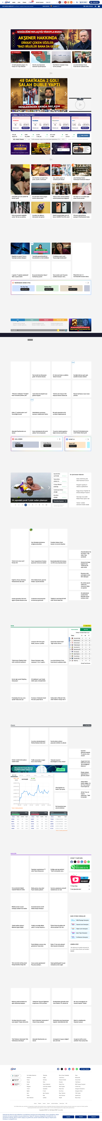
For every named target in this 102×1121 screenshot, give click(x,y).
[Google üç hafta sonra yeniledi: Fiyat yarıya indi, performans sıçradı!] (82, 1091)
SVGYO (32, 883)
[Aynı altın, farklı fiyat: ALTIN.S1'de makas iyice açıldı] (30, 111)
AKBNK (51, 883)
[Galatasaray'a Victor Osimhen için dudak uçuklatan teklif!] (44, 111)
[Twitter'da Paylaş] (82, 1011)
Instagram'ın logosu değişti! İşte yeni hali (61, 1099)
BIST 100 (16, 838)
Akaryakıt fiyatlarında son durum (39, 1099)
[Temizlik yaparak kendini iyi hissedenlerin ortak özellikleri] (40, 248)
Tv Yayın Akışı (73, 945)
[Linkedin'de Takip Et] (82, 921)
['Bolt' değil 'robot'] (47, 111)
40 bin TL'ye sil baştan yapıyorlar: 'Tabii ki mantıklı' (85, 854)
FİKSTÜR (86, 689)
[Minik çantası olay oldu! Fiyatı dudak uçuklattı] (39, 940)
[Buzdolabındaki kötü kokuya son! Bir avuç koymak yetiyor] (58, 613)
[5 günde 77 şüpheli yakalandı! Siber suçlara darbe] (20, 267)
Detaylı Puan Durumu (85, 723)
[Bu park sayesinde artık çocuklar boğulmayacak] (61, 464)
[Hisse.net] (40, 149)
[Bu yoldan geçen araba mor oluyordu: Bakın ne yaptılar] (74, 645)
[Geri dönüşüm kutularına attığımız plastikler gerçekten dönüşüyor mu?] (39, 594)
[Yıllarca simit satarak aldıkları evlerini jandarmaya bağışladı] (61, 189)
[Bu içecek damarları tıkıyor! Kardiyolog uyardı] (40, 267)
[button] (2, 2)
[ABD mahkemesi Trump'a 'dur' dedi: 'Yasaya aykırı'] (23, 111)
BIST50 (21, 835)
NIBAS (12, 881)
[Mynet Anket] (71, 2)
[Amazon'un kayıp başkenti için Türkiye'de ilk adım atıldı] (74, 624)
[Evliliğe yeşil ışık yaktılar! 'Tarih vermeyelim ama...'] (58, 921)
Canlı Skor (88, 685)
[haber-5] (83, 375)
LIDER (32, 886)
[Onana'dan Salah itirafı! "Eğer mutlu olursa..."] (58, 693)
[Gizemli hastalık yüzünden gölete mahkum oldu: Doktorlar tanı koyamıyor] (28, 111)
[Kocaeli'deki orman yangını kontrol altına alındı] (40, 189)
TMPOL (13, 886)
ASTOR (51, 886)
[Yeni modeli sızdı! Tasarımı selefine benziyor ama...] (61, 267)
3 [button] (22, 564)
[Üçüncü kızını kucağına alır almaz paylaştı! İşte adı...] (58, 968)
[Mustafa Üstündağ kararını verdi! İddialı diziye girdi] (81, 474)
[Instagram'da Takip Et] (78, 921)
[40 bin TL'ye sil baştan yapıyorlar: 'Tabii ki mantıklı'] (74, 854)
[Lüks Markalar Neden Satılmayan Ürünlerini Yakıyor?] (81, 170)
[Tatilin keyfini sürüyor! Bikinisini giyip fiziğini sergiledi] (20, 977)
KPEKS (12, 879)
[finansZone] (80, 325)
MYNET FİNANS (20, 139)
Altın (49, 835)
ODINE (32, 881)
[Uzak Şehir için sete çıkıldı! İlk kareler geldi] (20, 179)
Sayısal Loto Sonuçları (82, 984)
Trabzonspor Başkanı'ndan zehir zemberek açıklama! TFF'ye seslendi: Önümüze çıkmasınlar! (25, 6)
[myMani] (31, 2)
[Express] (68, 2)
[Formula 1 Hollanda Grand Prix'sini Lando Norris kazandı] (39, 750)
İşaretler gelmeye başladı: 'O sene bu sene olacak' (85, 813)
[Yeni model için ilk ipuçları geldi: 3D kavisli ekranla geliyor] (40, 427)
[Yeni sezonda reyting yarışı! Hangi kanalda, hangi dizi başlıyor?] (20, 1005)
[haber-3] (51, 375)
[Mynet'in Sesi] (20, 149)
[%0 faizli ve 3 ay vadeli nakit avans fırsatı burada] (81, 189)
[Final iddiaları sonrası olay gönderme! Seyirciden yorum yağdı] (39, 996)
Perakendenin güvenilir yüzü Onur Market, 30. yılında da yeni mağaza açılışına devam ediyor (61, 1063)
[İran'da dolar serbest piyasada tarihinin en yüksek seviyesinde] (58, 793)
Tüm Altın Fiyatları (59, 560)
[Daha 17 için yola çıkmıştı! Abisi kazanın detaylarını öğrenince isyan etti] (58, 996)
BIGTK (12, 883)
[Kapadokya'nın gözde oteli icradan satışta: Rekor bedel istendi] (42, 111)
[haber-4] (67, 375)
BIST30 (28, 835)
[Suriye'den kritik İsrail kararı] (64, 111)
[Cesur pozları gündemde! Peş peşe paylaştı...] (39, 1015)
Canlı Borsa (88, 785)
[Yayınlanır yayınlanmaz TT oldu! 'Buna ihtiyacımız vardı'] (39, 921)
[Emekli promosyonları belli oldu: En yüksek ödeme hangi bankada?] (36, 111)
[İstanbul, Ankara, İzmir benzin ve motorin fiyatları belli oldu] (58, 594)
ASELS (51, 881)
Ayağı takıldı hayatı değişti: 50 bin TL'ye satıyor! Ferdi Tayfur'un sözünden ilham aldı (86, 845)
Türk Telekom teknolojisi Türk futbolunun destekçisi (20, 1099)
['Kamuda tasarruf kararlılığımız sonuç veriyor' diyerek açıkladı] (58, 812)
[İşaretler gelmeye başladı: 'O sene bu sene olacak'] (74, 812)
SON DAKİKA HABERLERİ (8, 6)
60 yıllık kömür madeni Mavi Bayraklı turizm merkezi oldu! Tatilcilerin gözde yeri (85, 657)
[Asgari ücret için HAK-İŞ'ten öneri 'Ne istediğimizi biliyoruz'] (74, 823)
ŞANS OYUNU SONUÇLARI (77, 976)
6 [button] (32, 564)
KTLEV (51, 888)
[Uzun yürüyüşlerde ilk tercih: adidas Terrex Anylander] (40, 483)
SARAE (12, 888)
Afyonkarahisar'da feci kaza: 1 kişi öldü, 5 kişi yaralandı (86, 614)
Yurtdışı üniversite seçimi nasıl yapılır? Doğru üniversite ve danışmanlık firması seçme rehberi (20, 1082)
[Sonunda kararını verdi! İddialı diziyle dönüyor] (39, 959)
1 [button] (15, 564)
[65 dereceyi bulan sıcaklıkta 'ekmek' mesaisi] (61, 427)
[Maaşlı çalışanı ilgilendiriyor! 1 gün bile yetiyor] (74, 833)
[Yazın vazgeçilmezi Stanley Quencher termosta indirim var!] (39, 613)
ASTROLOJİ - (63, 147)
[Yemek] (65, 2)
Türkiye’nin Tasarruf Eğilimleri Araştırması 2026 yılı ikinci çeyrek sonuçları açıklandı (40, 1062)
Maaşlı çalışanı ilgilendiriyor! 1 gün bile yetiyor (85, 833)
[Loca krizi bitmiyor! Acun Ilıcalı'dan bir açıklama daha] (58, 712)
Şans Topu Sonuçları (81, 992)
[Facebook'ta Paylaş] (78, 1011)
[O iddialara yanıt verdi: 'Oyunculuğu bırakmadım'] (61, 248)
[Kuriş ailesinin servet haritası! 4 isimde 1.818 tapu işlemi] (39, 94)
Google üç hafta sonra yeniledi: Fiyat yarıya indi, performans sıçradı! (81, 1100)
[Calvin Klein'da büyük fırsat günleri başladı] (40, 446)
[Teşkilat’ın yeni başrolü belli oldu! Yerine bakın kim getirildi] (58, 641)
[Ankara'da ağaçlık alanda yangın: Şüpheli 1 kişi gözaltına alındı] (11, 111)
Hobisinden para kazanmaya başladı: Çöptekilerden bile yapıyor (61, 1081)
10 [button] (46, 564)
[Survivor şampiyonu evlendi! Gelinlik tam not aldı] (58, 940)
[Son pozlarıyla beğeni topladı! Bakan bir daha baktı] (20, 930)
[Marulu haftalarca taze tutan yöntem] (81, 446)
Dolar (35, 835)
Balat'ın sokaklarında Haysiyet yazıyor (79, 1080)
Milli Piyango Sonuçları (82, 980)
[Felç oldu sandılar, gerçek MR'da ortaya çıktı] (34, 111)
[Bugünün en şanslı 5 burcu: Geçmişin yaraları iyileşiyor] (20, 248)
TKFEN (32, 888)
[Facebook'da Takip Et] (71, 921)
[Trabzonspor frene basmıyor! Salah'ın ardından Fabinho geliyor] (63, 111)
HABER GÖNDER (89, 6)
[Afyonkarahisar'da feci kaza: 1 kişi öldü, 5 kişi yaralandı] (74, 614)
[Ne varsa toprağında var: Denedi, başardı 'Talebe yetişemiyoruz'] (82, 1053)
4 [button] (25, 564)
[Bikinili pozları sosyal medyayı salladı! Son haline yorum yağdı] (20, 959)
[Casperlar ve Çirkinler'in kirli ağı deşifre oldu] (59, 111)
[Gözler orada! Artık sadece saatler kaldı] (20, 802)
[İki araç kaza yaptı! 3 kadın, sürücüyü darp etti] (61, 111)
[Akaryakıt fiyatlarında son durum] (20, 483)
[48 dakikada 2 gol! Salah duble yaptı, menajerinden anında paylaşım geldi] (19, 111)
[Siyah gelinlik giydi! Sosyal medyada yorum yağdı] (58, 1015)
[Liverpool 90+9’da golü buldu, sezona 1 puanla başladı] (39, 693)
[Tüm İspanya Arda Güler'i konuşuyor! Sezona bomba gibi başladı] (57, 111)
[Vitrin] (62, 2)
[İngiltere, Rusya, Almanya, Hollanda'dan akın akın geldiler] (20, 632)
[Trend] (59, 2)
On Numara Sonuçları (82, 997)
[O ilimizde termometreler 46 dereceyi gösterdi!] (39, 650)
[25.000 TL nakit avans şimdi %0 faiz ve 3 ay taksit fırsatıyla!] (27, 111)
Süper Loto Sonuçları (82, 988)
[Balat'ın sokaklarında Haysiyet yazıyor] (82, 1072)
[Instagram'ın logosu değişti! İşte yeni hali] (61, 1091)
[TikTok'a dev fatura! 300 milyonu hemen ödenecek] (61, 446)
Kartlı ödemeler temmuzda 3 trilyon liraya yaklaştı (40, 1080)
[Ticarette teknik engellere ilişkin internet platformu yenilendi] (61, 483)
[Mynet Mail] (99, 6)
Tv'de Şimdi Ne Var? (75, 949)
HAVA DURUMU (46, 6)
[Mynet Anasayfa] (7, 2)
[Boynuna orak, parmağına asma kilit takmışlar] (74, 634)
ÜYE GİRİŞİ (84, 2)
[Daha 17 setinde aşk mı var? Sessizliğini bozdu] (20, 464)
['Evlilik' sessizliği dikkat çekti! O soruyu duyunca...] (39, 977)
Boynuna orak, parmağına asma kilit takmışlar (85, 634)
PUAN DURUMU (74, 689)
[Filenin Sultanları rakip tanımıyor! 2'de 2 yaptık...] (39, 712)
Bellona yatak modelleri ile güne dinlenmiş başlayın (19, 1062)
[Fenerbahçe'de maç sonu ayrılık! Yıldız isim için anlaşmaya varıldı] (20, 750)
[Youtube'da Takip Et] (85, 921)
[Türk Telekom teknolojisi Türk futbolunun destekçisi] (20, 1091)
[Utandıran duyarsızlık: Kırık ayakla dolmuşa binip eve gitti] (55, 111)
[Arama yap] (77, 2)
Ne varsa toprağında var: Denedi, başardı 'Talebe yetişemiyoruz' (80, 1062)
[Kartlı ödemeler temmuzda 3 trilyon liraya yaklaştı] (40, 1072)
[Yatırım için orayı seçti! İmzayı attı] (20, 603)
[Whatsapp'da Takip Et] (88, 921)
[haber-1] (18, 387)
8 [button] (39, 564)
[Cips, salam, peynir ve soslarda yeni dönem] (61, 170)
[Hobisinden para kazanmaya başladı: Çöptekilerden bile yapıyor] (61, 1072)
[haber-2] (34, 387)
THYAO (52, 879)
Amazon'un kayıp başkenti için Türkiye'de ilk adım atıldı (85, 624)
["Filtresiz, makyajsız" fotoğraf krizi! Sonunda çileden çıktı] (20, 436)
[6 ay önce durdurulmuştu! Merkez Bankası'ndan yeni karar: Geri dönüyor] (39, 793)
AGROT (32, 879)
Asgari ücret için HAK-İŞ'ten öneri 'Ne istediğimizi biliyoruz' (85, 823)
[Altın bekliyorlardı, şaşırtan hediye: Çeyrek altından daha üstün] (39, 632)
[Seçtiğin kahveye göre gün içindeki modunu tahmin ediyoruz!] (81, 427)
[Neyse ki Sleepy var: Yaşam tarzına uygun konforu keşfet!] (38, 111)
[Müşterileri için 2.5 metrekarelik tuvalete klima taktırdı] (81, 258)
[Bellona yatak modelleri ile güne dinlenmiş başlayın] (20, 1053)
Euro (42, 835)
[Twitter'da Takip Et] (75, 921)
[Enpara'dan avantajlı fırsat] (40, 111)
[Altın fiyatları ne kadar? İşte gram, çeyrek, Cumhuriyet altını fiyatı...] (40, 170)
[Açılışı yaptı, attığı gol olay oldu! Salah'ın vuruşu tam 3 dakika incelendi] (32, 111)
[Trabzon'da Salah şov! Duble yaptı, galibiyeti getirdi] (25, 111)
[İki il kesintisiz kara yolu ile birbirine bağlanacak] (46, 111)
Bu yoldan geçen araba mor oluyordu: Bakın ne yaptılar (85, 645)
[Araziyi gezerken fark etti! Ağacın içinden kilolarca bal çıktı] (20, 650)
